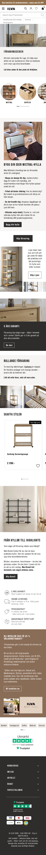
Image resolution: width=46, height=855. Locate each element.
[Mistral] (9, 93)
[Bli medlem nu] (23, 705)
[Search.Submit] (26, 8)
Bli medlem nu (13, 688)
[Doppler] (27, 93)
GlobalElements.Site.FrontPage (12, 20)
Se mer (9, 345)
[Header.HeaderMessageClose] (42, 2)
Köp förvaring (22, 238)
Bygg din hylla (13, 224)
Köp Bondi (10, 576)
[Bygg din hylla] (23, 141)
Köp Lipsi (34, 275)
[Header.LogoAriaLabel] (11, 8)
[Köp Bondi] (23, 509)
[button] (38, 466)
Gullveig (28, 366)
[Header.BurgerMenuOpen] (4, 8)
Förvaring (28, 20)
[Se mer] (23, 310)
